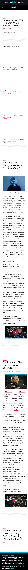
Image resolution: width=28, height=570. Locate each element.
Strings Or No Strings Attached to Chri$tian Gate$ (13, 165)
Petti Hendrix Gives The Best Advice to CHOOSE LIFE (13, 365)
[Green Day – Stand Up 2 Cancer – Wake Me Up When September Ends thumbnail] (14, 56)
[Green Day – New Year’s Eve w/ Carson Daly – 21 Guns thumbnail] (14, 80)
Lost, (7, 205)
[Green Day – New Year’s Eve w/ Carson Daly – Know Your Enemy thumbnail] (14, 128)
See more (11, 568)
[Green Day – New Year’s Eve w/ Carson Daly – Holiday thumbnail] (14, 104)
